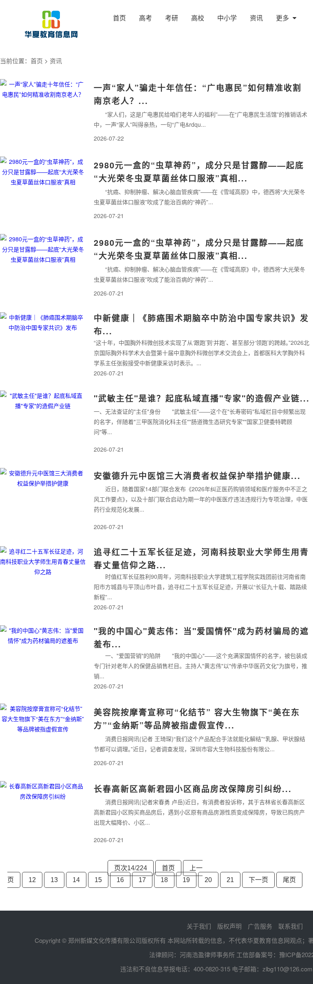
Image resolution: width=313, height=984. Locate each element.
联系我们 (290, 926)
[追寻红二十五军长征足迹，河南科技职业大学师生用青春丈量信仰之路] (43, 578)
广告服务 (260, 926)
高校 (197, 17)
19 (186, 879)
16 (120, 879)
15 (98, 879)
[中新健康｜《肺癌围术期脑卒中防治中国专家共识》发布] (43, 344)
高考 (145, 17)
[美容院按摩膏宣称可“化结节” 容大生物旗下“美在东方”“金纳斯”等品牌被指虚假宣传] (43, 736)
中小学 (227, 17)
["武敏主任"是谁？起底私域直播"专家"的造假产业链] (43, 423)
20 (208, 879)
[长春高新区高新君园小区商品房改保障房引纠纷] (43, 813)
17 (142, 879)
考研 (171, 17)
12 (32, 879)
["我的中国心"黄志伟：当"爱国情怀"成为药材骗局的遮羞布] (43, 658)
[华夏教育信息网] (51, 24)
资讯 (256, 17)
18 (164, 879)
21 (230, 879)
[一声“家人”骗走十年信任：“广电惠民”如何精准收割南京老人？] (43, 111)
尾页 (289, 879)
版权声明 (229, 926)
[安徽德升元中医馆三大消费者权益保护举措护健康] (43, 500)
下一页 (258, 879)
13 (54, 879)
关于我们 (199, 926)
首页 (119, 17)
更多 (283, 17)
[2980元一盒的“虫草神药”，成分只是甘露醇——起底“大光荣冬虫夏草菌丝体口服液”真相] (43, 189)
